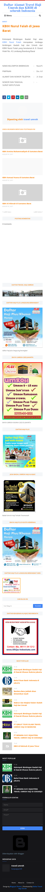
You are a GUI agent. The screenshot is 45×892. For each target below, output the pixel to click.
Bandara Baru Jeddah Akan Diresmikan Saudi (25, 692)
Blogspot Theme (15, 886)
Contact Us (30, 883)
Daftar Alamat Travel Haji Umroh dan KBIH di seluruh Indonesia (22, 7)
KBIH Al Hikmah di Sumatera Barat (16, 203)
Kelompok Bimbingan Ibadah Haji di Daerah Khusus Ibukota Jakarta (28, 670)
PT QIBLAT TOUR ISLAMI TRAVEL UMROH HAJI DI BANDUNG (27, 725)
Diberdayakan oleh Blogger (13, 853)
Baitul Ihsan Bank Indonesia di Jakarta (26, 681)
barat (4, 22)
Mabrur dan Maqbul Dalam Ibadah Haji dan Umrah (28, 704)
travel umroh (30, 119)
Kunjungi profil (16, 869)
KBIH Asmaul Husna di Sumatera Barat (18, 177)
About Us (21, 883)
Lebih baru (7, 212)
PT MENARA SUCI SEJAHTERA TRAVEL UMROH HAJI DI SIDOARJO (28, 736)
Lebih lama (38, 212)
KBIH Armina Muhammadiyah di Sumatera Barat (22, 151)
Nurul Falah (15, 42)
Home (14, 883)
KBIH (5, 42)
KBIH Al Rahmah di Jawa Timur (26, 746)
